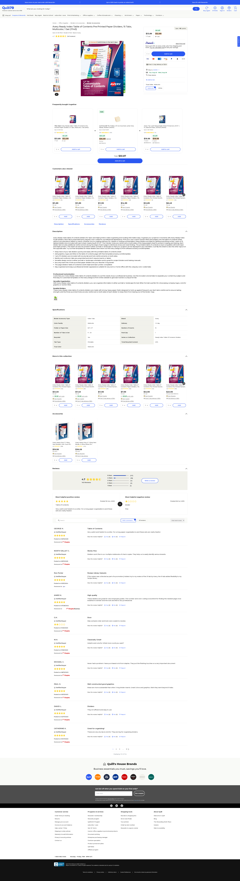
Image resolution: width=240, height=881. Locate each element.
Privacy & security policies (63, 837)
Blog (155, 818)
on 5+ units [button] (61, 396)
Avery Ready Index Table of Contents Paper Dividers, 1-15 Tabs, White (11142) (130, 197)
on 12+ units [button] (130, 396)
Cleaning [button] (118, 15)
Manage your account (61, 822)
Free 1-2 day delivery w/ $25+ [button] (175, 209)
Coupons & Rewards (19, 15)
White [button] (160, 88)
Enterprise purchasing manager (98, 837)
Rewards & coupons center (129, 828)
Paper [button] (138, 15)
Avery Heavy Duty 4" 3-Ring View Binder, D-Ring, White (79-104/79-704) (85, 443)
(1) (130, 486)
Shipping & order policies (62, 831)
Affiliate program (93, 849)
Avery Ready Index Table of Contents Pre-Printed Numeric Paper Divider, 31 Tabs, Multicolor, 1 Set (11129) (107, 385)
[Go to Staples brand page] (124, 777)
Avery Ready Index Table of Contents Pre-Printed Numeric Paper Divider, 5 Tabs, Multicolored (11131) (176, 197)
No (115, 536)
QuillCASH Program (94, 822)
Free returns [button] (152, 75)
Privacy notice (100, 872)
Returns (57, 818)
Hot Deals (30, 15)
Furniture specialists (94, 840)
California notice (112, 872)
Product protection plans (96, 843)
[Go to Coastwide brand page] (97, 777)
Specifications (74, 224)
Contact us (58, 840)
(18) (131, 478)
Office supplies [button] (88, 15)
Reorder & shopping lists (128, 815)
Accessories (89, 224)
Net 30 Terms (92, 828)
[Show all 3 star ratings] (121, 480)
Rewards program (93, 818)
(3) (131, 483)
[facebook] (121, 805)
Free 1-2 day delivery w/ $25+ (157, 64)
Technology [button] (148, 15)
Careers (156, 825)
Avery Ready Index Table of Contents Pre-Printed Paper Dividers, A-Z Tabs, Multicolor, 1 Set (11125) (62, 385)
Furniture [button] (159, 15)
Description (59, 224)
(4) (131, 481)
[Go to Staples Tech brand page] (133, 777)
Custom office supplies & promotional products (103, 831)
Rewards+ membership (95, 815)
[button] (196, 9)
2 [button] (116, 749)
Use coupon (139, 793)
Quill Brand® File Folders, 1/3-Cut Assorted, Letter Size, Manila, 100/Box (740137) (116, 126)
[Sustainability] (56, 298)
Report (123, 536)
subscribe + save (60, 15)
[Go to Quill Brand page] (88, 777)
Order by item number (128, 825)
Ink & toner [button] (128, 15)
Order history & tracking (62, 815)
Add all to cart (120, 161)
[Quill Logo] (8, 8)
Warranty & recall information (64, 834)
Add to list (151, 80)
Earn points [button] (181, 28)
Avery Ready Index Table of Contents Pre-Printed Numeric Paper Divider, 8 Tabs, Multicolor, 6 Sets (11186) (176, 385)
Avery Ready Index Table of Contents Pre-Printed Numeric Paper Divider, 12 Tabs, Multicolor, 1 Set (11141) (153, 385)
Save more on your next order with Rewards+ (40, 2)
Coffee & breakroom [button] (104, 15)
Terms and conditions (110, 798)
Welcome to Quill (159, 815)
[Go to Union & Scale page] (142, 777)
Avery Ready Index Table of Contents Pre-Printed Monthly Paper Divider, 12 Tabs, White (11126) (153, 197)
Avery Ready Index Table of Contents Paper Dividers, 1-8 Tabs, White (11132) (61, 197)
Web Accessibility (159, 828)
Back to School (48, 15)
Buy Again (38, 15)
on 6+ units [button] (84, 396)
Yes (107, 536)
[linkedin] (116, 805)
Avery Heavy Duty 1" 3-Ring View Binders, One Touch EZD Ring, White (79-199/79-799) (62, 443)
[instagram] (111, 805)
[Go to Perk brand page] (115, 777)
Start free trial (180, 43)
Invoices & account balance (63, 825)
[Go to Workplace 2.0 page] (151, 777)
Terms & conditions (88, 872)
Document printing (94, 834)
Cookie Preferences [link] (125, 872)
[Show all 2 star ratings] (121, 483)
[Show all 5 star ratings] (121, 475)
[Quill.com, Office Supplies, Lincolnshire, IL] (59, 864)
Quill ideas (91, 846)
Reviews (102, 224)
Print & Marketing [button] (73, 15)
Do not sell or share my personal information (145, 872)
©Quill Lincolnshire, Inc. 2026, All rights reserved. (78, 865)
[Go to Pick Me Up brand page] (106, 777)
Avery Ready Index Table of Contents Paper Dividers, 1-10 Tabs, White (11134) (84, 197)
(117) (131, 475)
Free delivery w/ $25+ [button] (60, 209)
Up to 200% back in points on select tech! (120, 2)
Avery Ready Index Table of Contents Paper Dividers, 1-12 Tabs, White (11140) (107, 197)
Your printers (125, 822)
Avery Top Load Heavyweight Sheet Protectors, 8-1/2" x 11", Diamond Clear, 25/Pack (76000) (161, 126)
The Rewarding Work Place (162, 822)
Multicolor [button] (151, 88)
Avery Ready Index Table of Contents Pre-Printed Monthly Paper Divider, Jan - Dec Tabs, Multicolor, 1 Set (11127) (84, 385)
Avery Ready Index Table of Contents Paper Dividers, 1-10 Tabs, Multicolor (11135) (130, 385)
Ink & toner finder (126, 818)
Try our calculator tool (157, 47)
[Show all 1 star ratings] (121, 485)
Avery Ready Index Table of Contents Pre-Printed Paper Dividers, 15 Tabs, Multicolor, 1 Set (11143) (71, 126)
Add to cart (168, 54)
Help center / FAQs (61, 828)
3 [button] (119, 749)
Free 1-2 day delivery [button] (82, 456)
